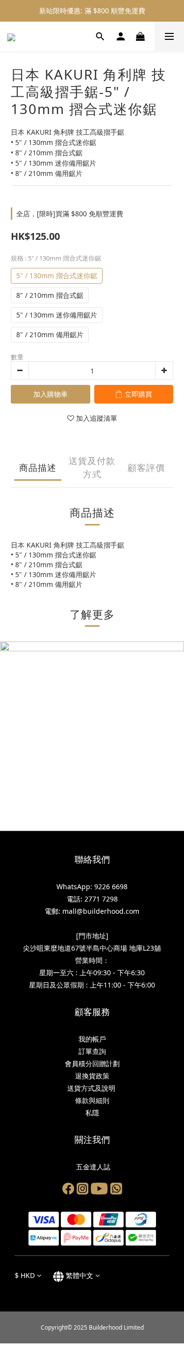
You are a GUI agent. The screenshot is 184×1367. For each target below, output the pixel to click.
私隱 (92, 1112)
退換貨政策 (92, 1075)
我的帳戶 (92, 1039)
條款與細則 (92, 1100)
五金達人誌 (92, 1166)
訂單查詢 (92, 1051)
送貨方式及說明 (92, 1088)
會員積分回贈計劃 (92, 1063)
